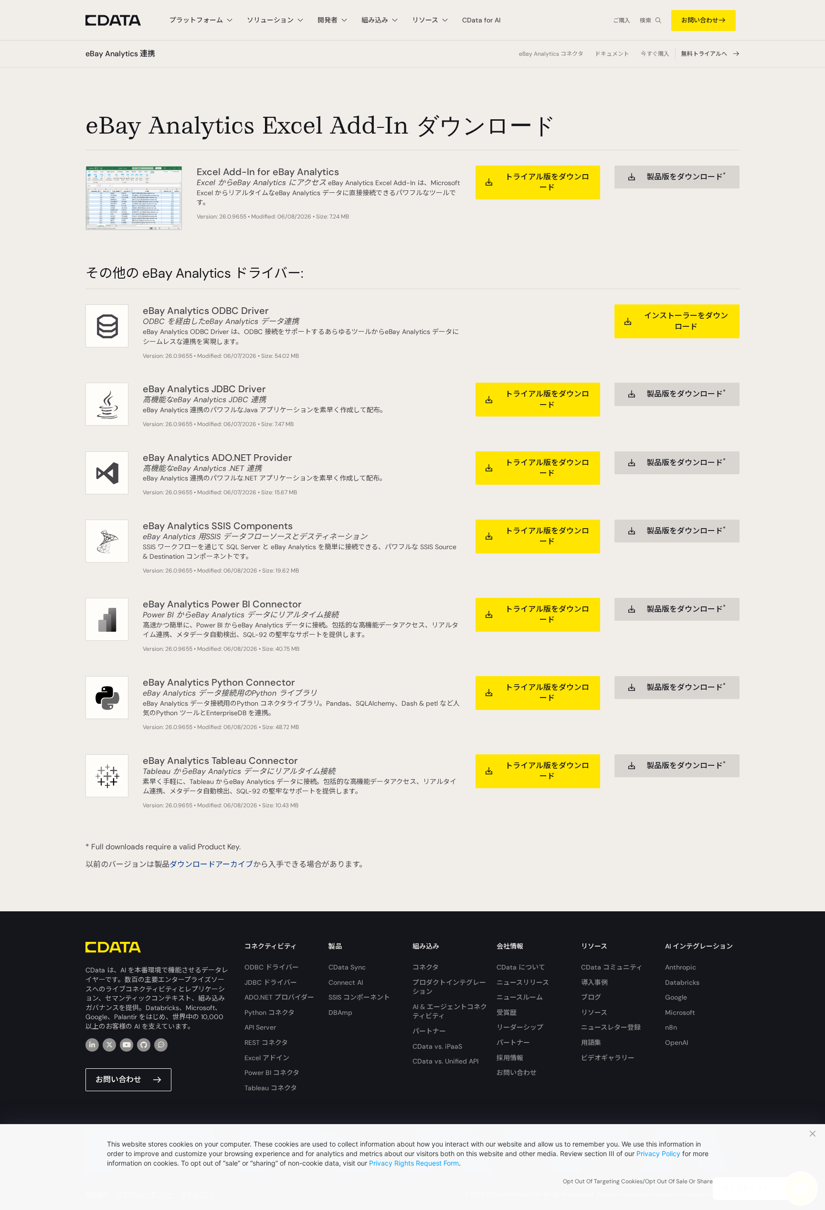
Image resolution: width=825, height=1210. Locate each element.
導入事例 (594, 982)
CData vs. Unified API (445, 1061)
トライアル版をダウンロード (547, 182)
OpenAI (676, 1042)
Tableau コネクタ (270, 1088)
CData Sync (347, 967)
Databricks (682, 982)
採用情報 (510, 1058)
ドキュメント (612, 54)
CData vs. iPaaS (437, 1046)
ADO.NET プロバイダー (279, 997)
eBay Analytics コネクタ (551, 54)
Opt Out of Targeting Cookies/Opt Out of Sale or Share (638, 1181)
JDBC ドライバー (270, 982)
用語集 (591, 1042)
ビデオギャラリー (608, 1058)
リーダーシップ (520, 1027)
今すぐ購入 (655, 54)
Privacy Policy (658, 1153)
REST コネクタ (266, 1042)
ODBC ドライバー (271, 967)
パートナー (429, 1031)
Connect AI (345, 982)
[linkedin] (92, 1045)
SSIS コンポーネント (359, 997)
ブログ (591, 997)
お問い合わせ (700, 20)
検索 (645, 20)
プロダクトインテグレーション (449, 987)
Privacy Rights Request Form (414, 1163)
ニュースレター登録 (611, 1027)
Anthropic (680, 967)
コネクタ (425, 967)
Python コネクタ (269, 1012)
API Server (260, 1027)
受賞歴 (507, 1012)
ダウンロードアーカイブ (211, 864)
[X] (109, 1045)
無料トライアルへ (704, 54)
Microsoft (680, 1012)
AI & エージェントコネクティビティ (449, 1011)
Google (676, 997)
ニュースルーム (520, 997)
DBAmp (340, 1012)
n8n (671, 1027)
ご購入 (621, 20)
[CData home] (120, 20)
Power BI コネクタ (271, 1072)
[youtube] (126, 1045)
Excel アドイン (266, 1058)
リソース (594, 1012)
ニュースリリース (523, 982)
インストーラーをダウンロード (686, 321)
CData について (521, 967)
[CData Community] (161, 1045)
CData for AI (481, 20)
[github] (143, 1045)
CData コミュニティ (612, 967)
